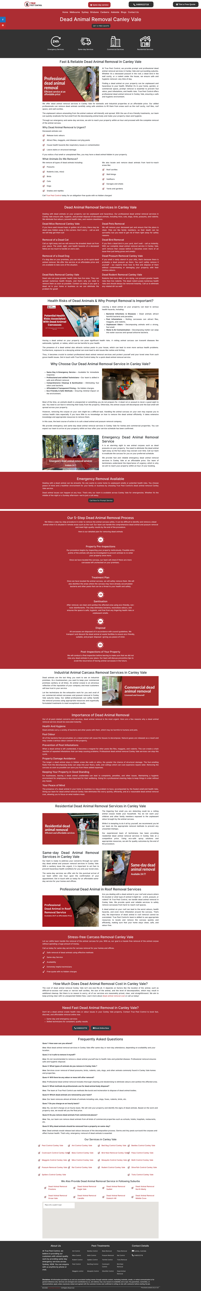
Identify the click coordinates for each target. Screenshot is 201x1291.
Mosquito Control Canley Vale (114, 1160)
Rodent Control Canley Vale (113, 1167)
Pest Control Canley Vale (52, 1145)
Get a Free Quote (187, 4)
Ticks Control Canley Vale (142, 1175)
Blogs (123, 12)
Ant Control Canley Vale (82, 1145)
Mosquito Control (93, 1271)
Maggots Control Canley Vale (54, 1160)
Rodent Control (77, 1260)
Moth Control (91, 1255)
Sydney (85, 12)
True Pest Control (53, 195)
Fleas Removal (122, 1251)
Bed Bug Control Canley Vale (114, 1145)
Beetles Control (92, 1251)
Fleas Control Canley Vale (142, 1153)
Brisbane (94, 12)
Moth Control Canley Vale (142, 1160)
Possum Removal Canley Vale (54, 1167)
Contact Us (133, 12)
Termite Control (107, 1260)
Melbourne (75, 12)
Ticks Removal (122, 1260)
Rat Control (121, 1255)
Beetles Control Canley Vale (143, 1145)
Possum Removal (108, 1255)
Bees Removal (107, 1251)
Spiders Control (92, 1260)
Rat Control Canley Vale (82, 1167)
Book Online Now (102, 1028)
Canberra (104, 12)
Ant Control (76, 1251)
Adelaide (115, 12)
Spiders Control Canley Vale (54, 1175)
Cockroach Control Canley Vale (55, 1153)
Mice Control (76, 1255)
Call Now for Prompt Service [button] (101, 500)
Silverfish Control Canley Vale (144, 1167)
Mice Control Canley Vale (82, 1160)
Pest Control (76, 1264)
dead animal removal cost (114, 996)
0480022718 (142, 4)
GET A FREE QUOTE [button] (101, 26)
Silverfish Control (108, 1271)
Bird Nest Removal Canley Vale (115, 1153)
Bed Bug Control (92, 1264)
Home (65, 12)
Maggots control (77, 1271)
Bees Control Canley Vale (82, 1153)
